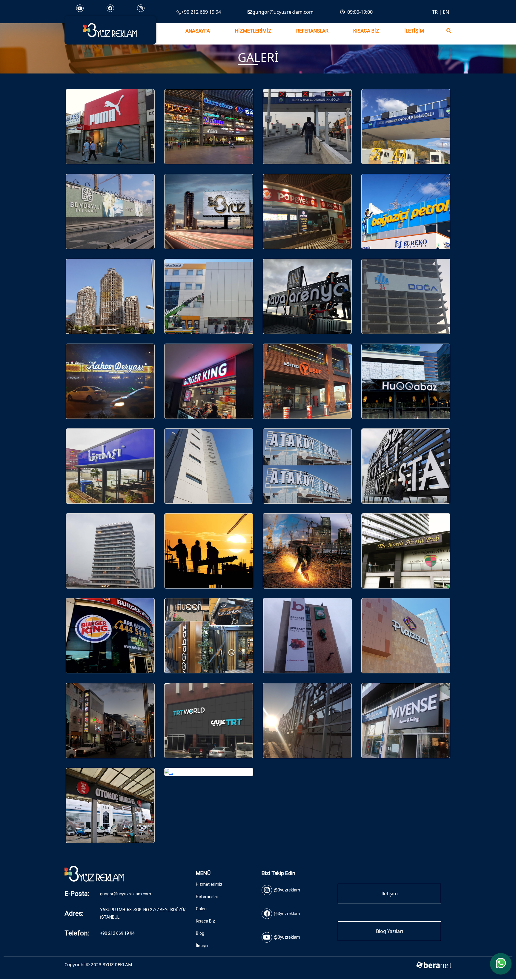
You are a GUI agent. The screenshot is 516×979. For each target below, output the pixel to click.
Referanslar (312, 31)
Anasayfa (197, 31)
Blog (200, 933)
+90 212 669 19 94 (201, 12)
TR (435, 12)
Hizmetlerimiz (253, 31)
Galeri (201, 908)
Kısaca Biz (366, 31)
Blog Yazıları (389, 931)
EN (446, 12)
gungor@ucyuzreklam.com (283, 12)
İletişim (414, 31)
